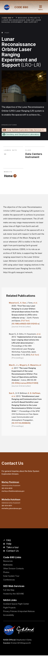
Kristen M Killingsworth (21, 643)
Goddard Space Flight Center (16, 604)
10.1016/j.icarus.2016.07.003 (25, 383)
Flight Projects (9, 607)
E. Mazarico (33, 365)
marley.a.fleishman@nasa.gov (13, 491)
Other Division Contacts (13, 568)
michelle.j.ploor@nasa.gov (12, 508)
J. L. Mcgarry (21, 365)
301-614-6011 (7, 506)
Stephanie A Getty (24, 640)
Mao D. (12, 365)
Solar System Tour (11, 576)
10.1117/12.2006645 (21, 423)
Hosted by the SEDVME (13, 594)
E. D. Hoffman (34, 393)
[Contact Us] (4, 551)
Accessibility (8, 615)
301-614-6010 (7, 488)
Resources (8, 561)
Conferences (9, 580)
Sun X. (12, 393)
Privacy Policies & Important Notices (19, 611)
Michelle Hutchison (11, 499)
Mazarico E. (14, 303)
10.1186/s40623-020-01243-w (25, 324)
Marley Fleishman (10, 482)
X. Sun (23, 303)
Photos (6, 572)
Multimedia (8, 565)
